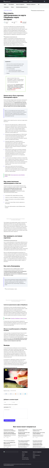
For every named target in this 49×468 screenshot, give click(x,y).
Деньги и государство (20, 4)
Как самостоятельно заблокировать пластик (15, 65)
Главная (5, 10)
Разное (12, 7)
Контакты (30, 1)
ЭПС (38, 4)
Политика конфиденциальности (22, 7)
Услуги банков (11, 4)
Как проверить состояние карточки (13, 67)
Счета (23, 456)
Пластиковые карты (25, 457)
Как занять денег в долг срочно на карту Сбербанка (39, 433)
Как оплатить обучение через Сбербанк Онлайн (24, 433)
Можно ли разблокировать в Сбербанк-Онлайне (16, 71)
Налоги (34, 456)
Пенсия (34, 457)
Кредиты (23, 453)
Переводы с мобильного (31, 4)
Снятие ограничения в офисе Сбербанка (15, 70)
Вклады (23, 455)
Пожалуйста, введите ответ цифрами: (11, 404)
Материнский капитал (36, 455)
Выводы (8, 73)
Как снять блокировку (11, 68)
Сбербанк (10, 10)
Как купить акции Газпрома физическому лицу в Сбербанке (10, 433)
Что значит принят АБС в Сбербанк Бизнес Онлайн (37, 444)
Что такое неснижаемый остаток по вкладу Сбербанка (24, 444)
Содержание (25, 1)
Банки (5, 4)
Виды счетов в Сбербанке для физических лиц (9, 443)
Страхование (6, 7)
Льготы (34, 453)
